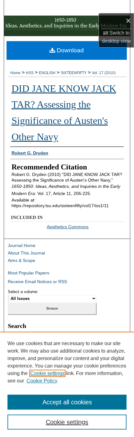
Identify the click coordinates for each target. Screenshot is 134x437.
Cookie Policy (41, 380)
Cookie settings (47, 373)
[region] (67, 384)
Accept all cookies (67, 402)
